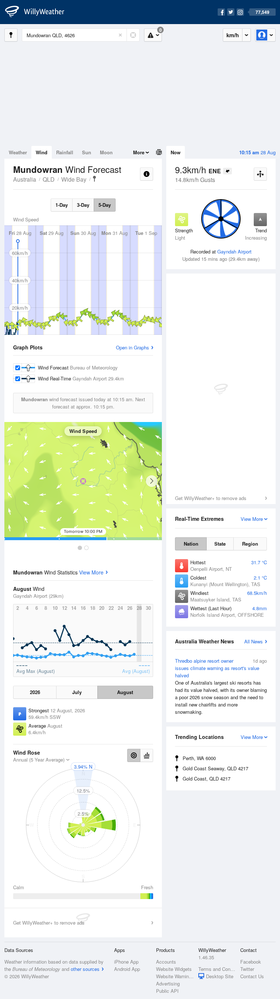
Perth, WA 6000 (199, 758)
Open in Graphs (132, 347)
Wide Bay (73, 179)
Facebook (250, 961)
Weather (18, 152)
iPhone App (126, 961)
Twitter (247, 968)
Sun (86, 152)
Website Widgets (174, 968)
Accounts (166, 961)
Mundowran (94, 179)
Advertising (168, 983)
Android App (127, 968)
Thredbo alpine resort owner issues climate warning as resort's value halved (221, 686)
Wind (41, 152)
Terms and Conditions (217, 968)
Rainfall (64, 152)
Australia (24, 179)
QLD (49, 179)
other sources (85, 968)
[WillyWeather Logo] (38, 12)
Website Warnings (175, 976)
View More (91, 572)
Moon (106, 152)
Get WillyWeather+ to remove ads (210, 498)
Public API (167, 990)
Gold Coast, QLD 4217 (206, 778)
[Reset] (120, 35)
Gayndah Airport (234, 251)
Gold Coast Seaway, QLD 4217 (215, 768)
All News (253, 641)
